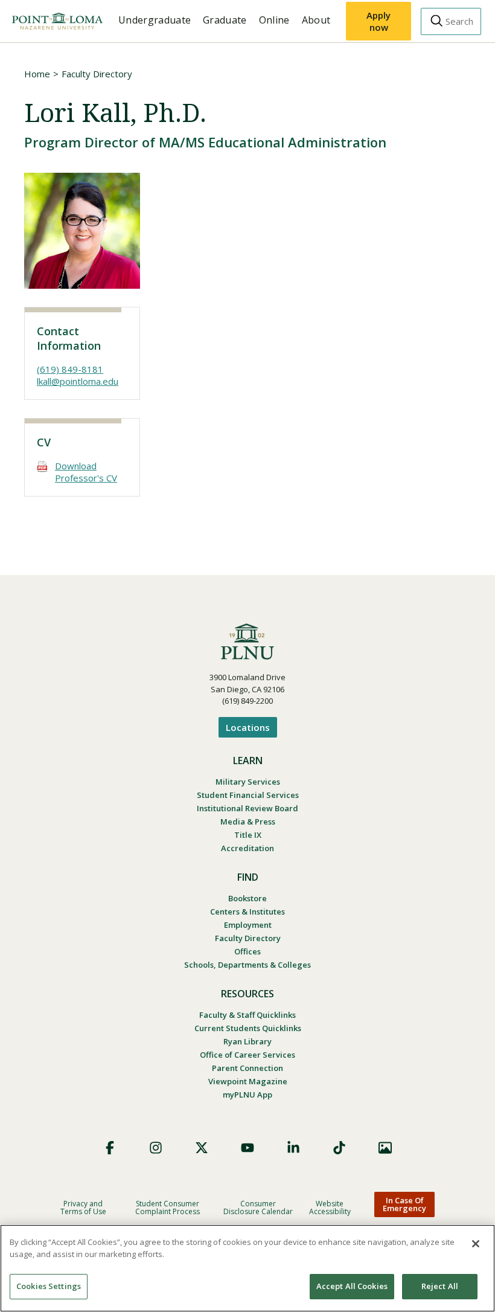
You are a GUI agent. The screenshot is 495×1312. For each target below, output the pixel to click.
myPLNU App (247, 1094)
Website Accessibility (330, 1207)
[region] (247, 1268)
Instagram (156, 1148)
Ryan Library (247, 1041)
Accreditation (247, 848)
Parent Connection (247, 1068)
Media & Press (247, 821)
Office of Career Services (247, 1054)
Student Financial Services (248, 794)
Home (37, 74)
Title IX (247, 834)
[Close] (475, 1243)
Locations (248, 727)
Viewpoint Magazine (247, 1081)
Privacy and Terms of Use (83, 1207)
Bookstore (247, 898)
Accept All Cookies (352, 1286)
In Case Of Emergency (404, 1204)
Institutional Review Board (247, 808)
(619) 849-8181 (70, 369)
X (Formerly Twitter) (202, 1148)
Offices (247, 951)
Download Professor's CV (86, 472)
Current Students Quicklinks (247, 1028)
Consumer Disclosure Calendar (258, 1207)
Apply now (378, 21)
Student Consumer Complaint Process (167, 1207)
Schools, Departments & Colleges (247, 964)
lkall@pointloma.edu (77, 381)
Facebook (110, 1148)
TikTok (339, 1148)
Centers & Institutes (247, 911)
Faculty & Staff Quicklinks (247, 1014)
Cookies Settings (48, 1286)
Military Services (248, 781)
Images (385, 1148)
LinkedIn (293, 1148)
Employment (248, 924)
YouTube (247, 1148)
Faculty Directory (97, 74)
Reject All (439, 1286)
